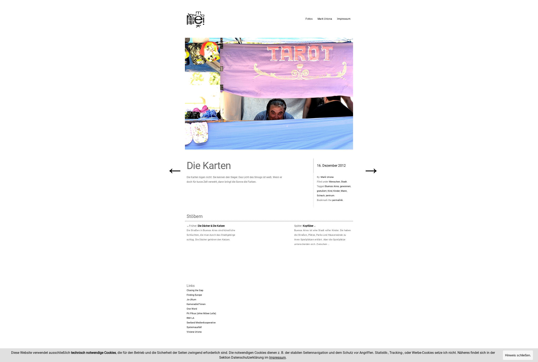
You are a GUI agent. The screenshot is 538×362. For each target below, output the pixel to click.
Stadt (344, 181)
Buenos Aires (332, 186)
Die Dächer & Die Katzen (211, 225)
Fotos (309, 18)
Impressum (344, 18)
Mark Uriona (325, 18)
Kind (330, 191)
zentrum (330, 195)
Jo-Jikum (191, 299)
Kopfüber (308, 225)
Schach (321, 195)
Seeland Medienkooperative (201, 322)
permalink (337, 200)
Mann (344, 191)
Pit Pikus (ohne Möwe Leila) (201, 313)
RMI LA (190, 318)
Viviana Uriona (194, 332)
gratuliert (322, 191)
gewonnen (345, 186)
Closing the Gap (195, 290)
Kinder (336, 191)
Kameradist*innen (196, 304)
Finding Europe (194, 295)
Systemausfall (194, 327)
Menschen (334, 181)
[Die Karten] (269, 94)
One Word (192, 308)
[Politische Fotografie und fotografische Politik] (215, 19)
